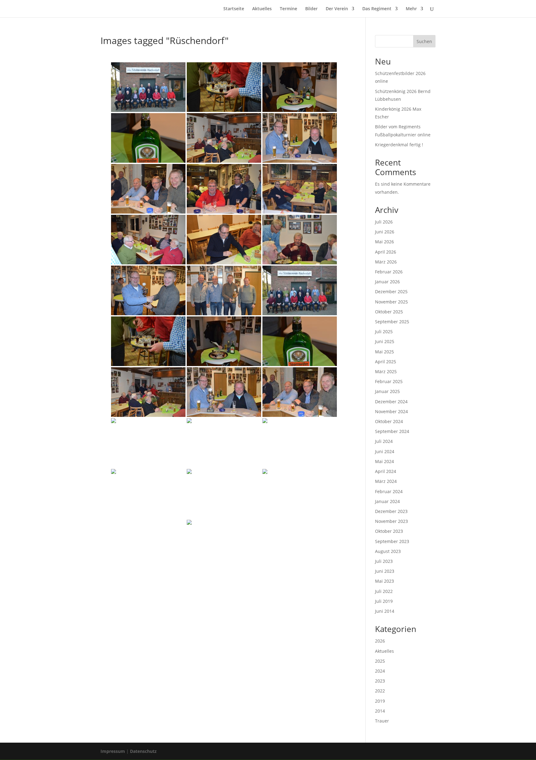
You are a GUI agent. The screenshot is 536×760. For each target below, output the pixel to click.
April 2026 (385, 252)
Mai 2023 (384, 581)
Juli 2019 (384, 601)
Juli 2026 (384, 222)
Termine (288, 9)
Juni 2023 (384, 571)
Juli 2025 (384, 331)
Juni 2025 (384, 341)
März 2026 (386, 262)
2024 (380, 671)
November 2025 (391, 302)
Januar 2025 (387, 391)
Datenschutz (143, 751)
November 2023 (391, 521)
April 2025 (385, 362)
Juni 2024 (384, 451)
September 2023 (392, 541)
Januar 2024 (387, 501)
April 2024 (385, 471)
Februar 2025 (389, 381)
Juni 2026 (384, 232)
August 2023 (388, 551)
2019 (380, 701)
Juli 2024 (384, 441)
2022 (380, 691)
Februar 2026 (389, 272)
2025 (380, 661)
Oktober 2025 (389, 312)
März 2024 (386, 481)
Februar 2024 (389, 491)
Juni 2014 (384, 611)
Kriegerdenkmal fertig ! (399, 145)
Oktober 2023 (389, 531)
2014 (380, 711)
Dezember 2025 (391, 291)
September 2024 (392, 431)
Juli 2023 (384, 561)
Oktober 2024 (389, 421)
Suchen (424, 41)
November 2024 (391, 411)
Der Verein (337, 9)
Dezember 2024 (391, 401)
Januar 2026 (387, 282)
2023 (380, 681)
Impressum (112, 751)
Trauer (382, 721)
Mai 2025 (384, 352)
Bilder (311, 9)
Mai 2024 (384, 461)
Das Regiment (376, 9)
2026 (380, 641)
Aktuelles (262, 9)
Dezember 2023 (391, 511)
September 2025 (392, 322)
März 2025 (386, 371)
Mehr (411, 9)
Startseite (233, 9)
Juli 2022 (384, 591)
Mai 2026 (384, 242)
